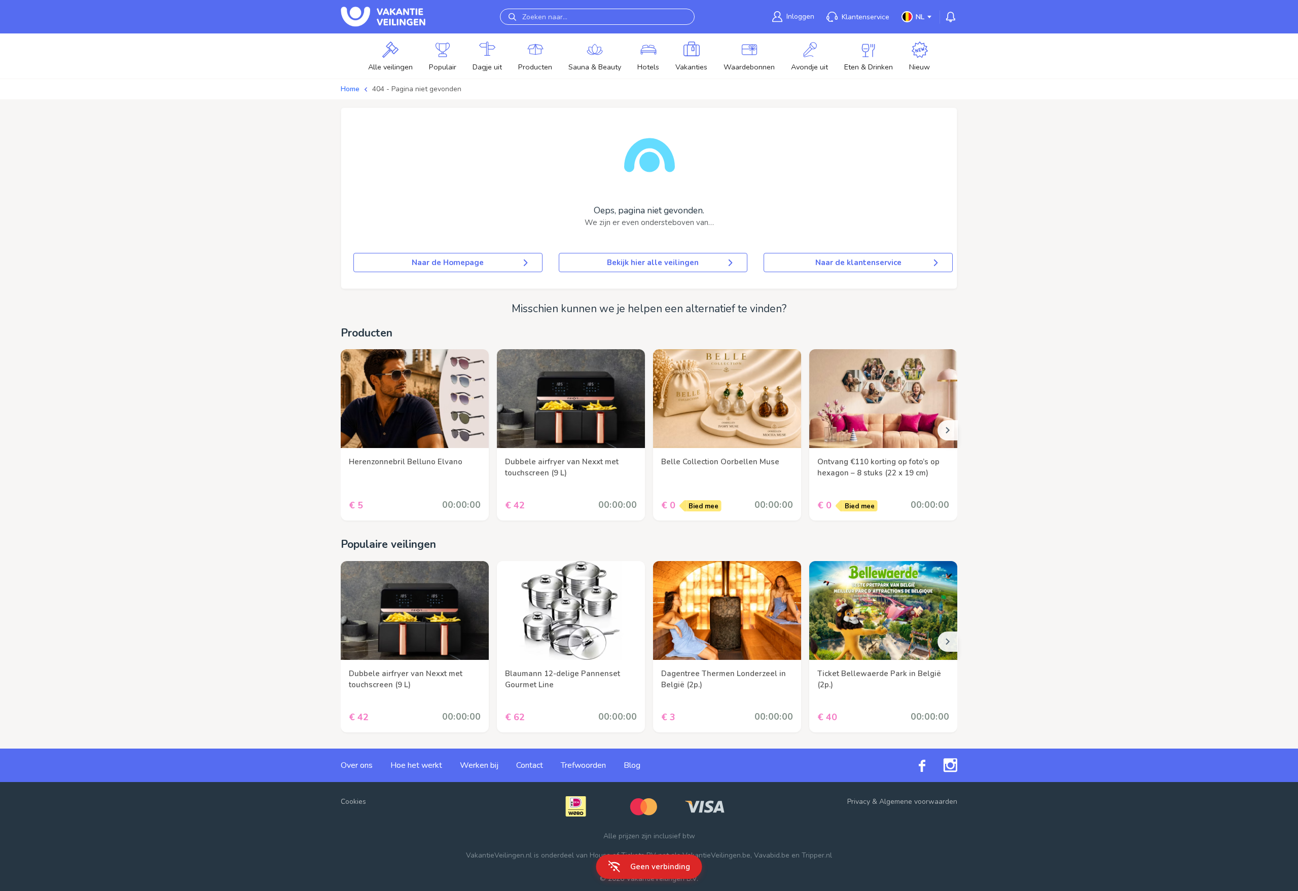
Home (350, 89)
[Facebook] (913, 765)
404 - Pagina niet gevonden (416, 89)
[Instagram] (941, 765)
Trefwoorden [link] (583, 765)
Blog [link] (632, 765)
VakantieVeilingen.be (716, 855)
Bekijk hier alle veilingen (653, 262)
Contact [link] (529, 765)
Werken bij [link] (479, 765)
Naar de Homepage (448, 262)
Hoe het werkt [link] (416, 765)
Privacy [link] (858, 801)
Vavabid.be (771, 855)
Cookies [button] (353, 801)
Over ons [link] (357, 765)
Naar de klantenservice (858, 262)
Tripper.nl (817, 855)
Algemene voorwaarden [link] (918, 801)
